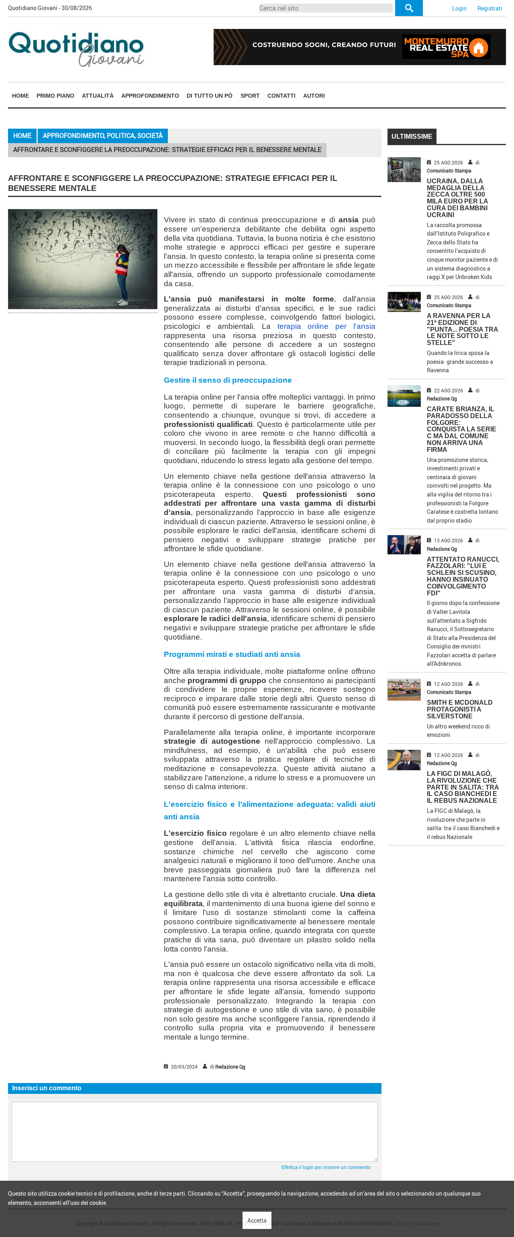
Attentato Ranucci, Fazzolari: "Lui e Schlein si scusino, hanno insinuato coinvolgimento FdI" (463, 576)
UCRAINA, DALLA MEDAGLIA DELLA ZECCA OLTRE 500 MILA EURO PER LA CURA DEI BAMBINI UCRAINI (457, 198)
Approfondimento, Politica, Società (103, 135)
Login (459, 8)
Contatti (281, 95)
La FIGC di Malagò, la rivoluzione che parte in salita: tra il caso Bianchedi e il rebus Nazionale (463, 787)
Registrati (489, 8)
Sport (250, 95)
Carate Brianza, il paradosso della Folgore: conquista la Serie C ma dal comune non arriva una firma (461, 429)
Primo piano (55, 95)
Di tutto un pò (210, 95)
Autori (314, 95)
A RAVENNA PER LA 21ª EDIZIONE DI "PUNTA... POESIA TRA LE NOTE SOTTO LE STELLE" (462, 329)
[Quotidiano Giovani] (77, 49)
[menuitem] (20, 95)
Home (20, 95)
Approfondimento (150, 95)
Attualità (98, 95)
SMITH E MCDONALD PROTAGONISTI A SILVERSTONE (460, 709)
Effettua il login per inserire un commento (326, 1167)
